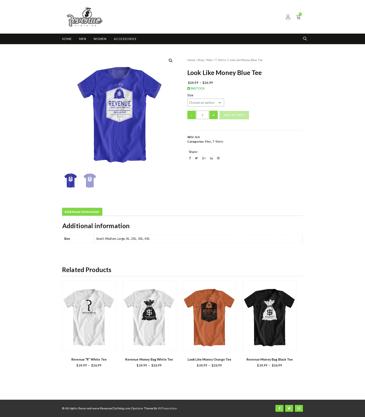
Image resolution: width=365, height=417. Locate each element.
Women (100, 39)
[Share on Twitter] (196, 158)
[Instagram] (299, 408)
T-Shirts (220, 60)
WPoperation (167, 408)
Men (82, 39)
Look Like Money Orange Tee (210, 359)
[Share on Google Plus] (204, 158)
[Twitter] (289, 408)
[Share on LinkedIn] (211, 158)
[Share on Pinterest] (218, 158)
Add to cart (234, 115)
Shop (200, 60)
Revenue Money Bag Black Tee (270, 359)
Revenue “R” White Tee (89, 359)
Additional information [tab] (81, 212)
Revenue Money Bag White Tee (149, 359)
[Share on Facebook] (190, 158)
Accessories (125, 39)
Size (190, 95)
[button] (170, 60)
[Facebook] (279, 408)
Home (67, 39)
